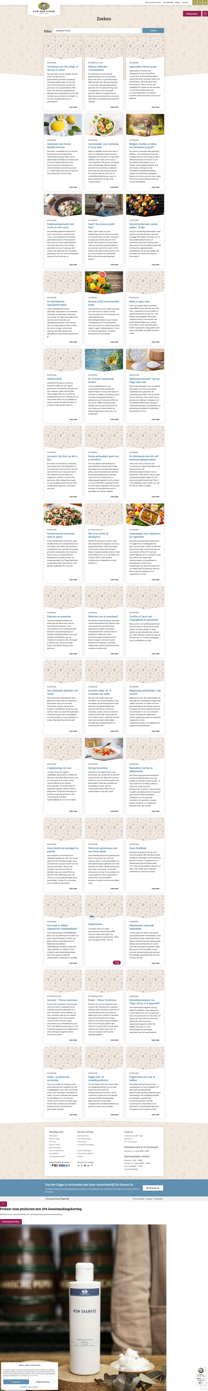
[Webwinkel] (200, 2)
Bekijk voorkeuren (43, 1382)
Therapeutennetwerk (57, 1156)
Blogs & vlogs (54, 1139)
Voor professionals (153, 2)
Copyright (149, 1199)
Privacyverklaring (33, 1387)
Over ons (52, 1142)
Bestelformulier (55, 1148)
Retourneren (82, 1142)
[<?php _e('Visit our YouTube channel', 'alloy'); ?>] (85, 1166)
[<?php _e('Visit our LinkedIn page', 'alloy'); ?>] (88, 1166)
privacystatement (33, 1375)
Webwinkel (191, 13)
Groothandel (168, 2)
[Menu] (204, 1368)
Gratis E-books (54, 1145)
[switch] (201, 1382)
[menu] (205, 13)
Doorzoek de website (85, 1153)
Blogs (177, 2)
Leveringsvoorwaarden (85, 1145)
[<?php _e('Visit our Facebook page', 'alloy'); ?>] (82, 1166)
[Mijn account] (205, 2)
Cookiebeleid (23, 1387)
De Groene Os (152, 1187)
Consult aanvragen (84, 1151)
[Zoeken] (194, 2)
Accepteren (16, 1382)
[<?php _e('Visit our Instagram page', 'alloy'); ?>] (78, 1166)
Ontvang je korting (10, 1221)
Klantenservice (83, 1136)
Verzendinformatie (84, 1139)
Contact (185, 2)
